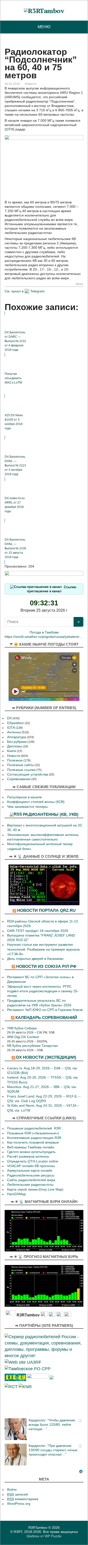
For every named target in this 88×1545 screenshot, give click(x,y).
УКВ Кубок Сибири (22, 1028)
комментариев (22, 1499)
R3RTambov (37, 1527)
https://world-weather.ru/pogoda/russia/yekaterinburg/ (46, 637)
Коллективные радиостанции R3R (34, 1138)
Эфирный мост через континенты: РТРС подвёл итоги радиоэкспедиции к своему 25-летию (42, 991)
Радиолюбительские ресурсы (30, 1175)
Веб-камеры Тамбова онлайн (30, 1147)
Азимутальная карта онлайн (29, 1170)
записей (17, 1494)
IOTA (11, 727)
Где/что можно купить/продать (31, 1152)
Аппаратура (16, 737)
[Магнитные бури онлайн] (44, 1230)
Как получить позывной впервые (33, 1142)
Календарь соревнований (46, 1017)
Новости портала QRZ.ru (46, 910)
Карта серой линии (22, 1189)
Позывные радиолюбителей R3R (34, 1128)
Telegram (37, 291)
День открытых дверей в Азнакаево (35, 959)
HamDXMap (16, 1194)
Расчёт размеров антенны (28, 1156)
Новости (30, 84)
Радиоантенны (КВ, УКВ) (50, 814)
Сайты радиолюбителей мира (31, 1180)
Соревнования (19, 779)
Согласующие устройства (27, 774)
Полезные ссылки (21, 770)
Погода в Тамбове (44, 632)
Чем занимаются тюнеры (27, 807)
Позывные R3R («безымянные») (33, 1133)
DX (9, 718)
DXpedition (15, 723)
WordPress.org (18, 1503)
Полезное (15, 760)
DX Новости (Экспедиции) (46, 1057)
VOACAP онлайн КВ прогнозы (31, 1166)
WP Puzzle (53, 1536)
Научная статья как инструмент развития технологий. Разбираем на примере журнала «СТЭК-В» (43, 949)
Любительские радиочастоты (30, 1184)
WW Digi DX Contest (23, 1037)
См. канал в (14, 291)
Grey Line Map (50, 1189)
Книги (11, 751)
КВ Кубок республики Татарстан (32, 1046)
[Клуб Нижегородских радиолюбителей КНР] (25, 1386)
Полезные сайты (20, 765)
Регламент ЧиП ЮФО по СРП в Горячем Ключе (45, 1010)
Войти (12, 1489)
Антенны (14, 732)
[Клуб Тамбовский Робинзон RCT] (11, 1386)
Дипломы (14, 746)
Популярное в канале (24, 797)
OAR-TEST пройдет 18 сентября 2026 (37, 931)
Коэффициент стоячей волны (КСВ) (36, 802)
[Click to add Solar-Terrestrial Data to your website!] (44, 884)
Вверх (79, 284)
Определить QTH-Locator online (32, 1161)
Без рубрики (17, 742)
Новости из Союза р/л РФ (46, 966)
